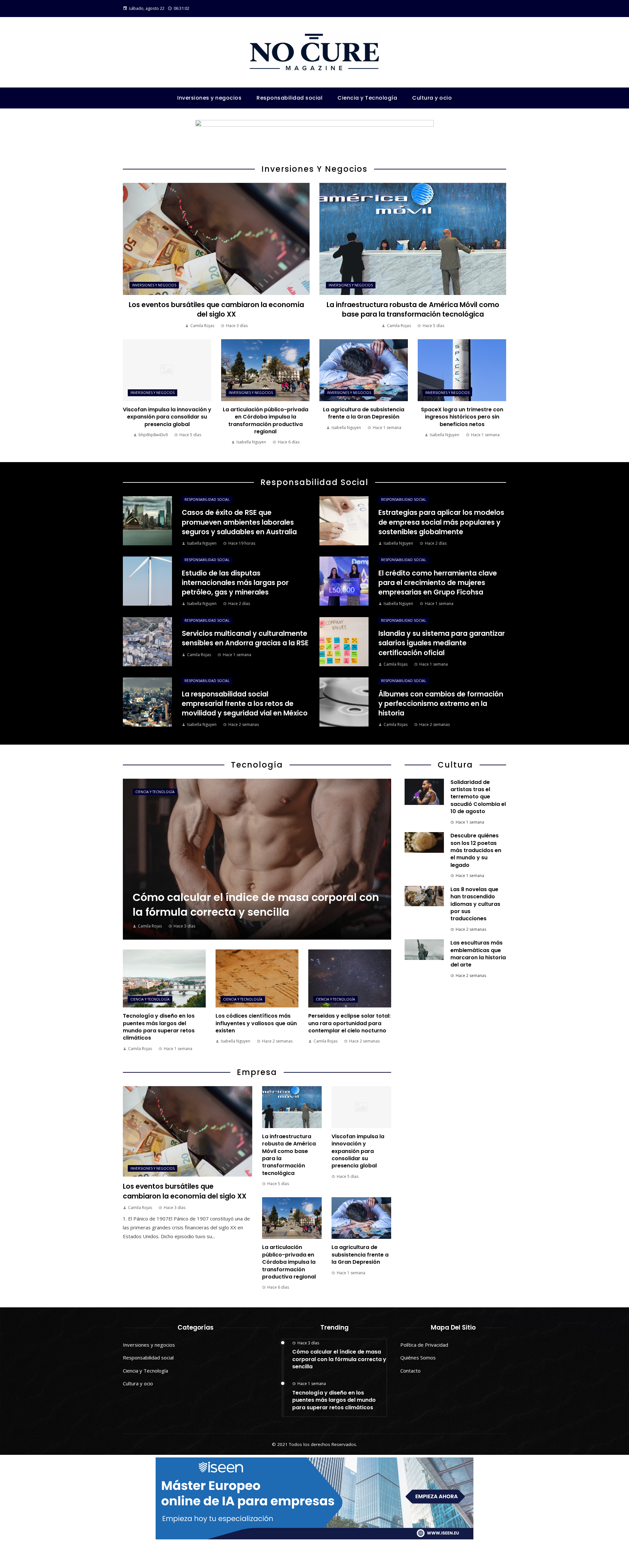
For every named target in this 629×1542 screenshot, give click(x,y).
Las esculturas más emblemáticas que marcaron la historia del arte (478, 953)
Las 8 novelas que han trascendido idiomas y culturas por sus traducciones (475, 904)
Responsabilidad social (207, 499)
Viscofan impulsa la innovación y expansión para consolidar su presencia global (167, 417)
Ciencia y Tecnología (155, 792)
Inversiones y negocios (154, 285)
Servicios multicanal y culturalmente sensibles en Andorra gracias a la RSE (245, 638)
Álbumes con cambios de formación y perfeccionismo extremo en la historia (440, 703)
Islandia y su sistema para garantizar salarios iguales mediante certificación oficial (441, 643)
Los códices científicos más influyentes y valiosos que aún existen (256, 1023)
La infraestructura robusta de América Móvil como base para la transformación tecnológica (413, 309)
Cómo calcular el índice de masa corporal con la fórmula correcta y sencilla (339, 1359)
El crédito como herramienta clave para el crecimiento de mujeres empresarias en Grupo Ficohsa (437, 582)
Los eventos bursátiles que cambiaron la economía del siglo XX (216, 309)
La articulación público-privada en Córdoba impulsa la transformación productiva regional (265, 420)
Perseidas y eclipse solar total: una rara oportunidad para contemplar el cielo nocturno (349, 1023)
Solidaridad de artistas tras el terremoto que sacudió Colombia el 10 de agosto (478, 796)
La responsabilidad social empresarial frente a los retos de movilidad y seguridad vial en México (245, 703)
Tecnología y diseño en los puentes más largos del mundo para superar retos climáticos (159, 1027)
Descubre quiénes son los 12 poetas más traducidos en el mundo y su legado (475, 850)
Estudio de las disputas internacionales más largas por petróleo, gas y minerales (235, 582)
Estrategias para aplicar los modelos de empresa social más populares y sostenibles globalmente (441, 522)
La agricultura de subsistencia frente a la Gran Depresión (363, 413)
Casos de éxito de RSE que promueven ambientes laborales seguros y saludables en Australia (239, 522)
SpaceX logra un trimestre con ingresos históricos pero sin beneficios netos (462, 417)
